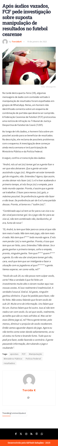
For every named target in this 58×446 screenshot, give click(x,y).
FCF (24, 354)
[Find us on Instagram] (26, 434)
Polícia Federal (33, 358)
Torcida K (16, 41)
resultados (9, 363)
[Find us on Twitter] (21, 434)
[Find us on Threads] (37, 434)
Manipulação (35, 354)
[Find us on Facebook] (16, 434)
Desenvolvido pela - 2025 (29, 443)
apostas (14, 354)
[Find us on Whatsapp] (42, 434)
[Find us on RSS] (31, 434)
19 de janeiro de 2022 (37, 41)
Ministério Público (13, 358)
